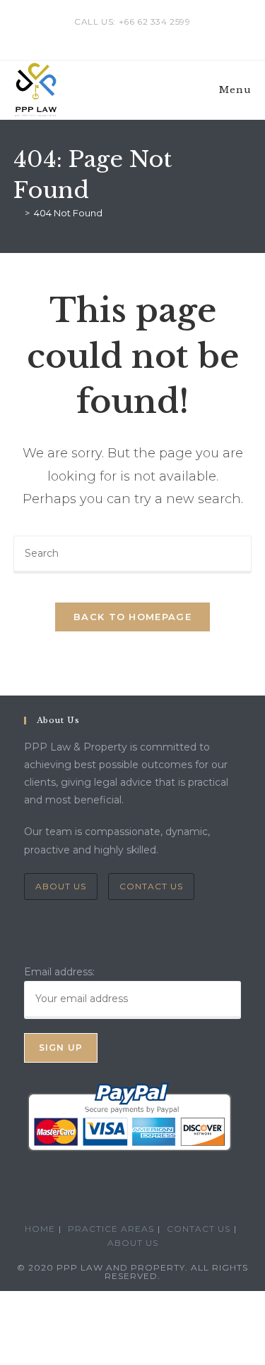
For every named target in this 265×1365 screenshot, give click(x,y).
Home (40, 1228)
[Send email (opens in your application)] (149, 36)
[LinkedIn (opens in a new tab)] (134, 36)
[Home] (16, 212)
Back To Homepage (132, 616)
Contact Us (151, 886)
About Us (60, 886)
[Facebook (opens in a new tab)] (118, 36)
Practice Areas (111, 1228)
